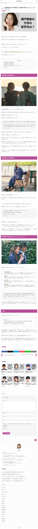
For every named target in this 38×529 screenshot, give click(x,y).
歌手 (3, 514)
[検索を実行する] (35, 440)
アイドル (4, 487)
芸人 (3, 516)
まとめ (5, 67)
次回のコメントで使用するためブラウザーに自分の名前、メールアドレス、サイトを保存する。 (18, 423)
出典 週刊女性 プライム (19, 264)
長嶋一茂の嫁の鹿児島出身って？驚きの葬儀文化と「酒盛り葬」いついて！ (14, 478)
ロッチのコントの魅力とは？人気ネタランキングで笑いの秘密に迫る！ (14, 476)
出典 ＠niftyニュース (19, 106)
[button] (4, 351)
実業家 (4, 507)
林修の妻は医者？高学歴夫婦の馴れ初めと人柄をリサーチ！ (12, 474)
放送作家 (4, 509)
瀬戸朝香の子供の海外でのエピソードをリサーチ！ (13, 65)
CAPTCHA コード (5, 428)
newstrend (19, 1)
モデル (4, 498)
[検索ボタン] (37, 1)
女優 (3, 505)
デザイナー (5, 496)
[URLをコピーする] (33, 351)
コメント (4, 400)
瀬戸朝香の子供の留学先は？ (9, 62)
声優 (3, 503)
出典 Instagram (19, 192)
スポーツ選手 (5, 492)
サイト (4, 420)
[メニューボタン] (1, 1)
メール (4, 416)
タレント (4, 494)
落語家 (4, 518)
